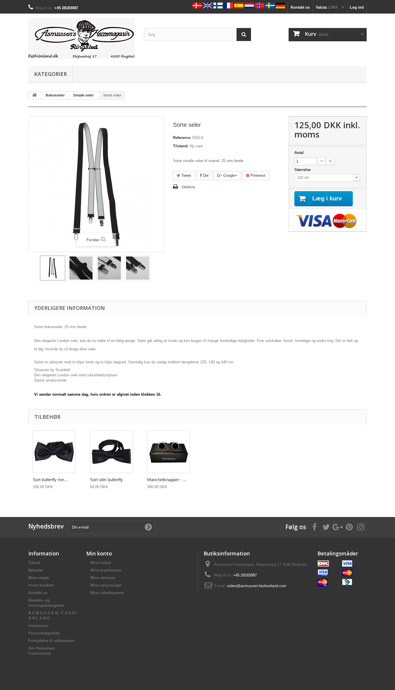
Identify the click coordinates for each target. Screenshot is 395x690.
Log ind (357, 7)
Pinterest (257, 175)
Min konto (99, 553)
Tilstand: (181, 146)
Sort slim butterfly (106, 479)
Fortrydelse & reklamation (51, 641)
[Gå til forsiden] (34, 95)
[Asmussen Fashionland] (81, 38)
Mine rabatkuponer (107, 593)
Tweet (185, 175)
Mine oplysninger (106, 585)
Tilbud (34, 563)
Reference (182, 137)
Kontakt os (300, 7)
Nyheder (35, 570)
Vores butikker (41, 585)
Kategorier (50, 73)
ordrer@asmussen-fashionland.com (256, 586)
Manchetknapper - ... (166, 479)
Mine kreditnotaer (106, 570)
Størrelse (303, 170)
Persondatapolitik (44, 633)
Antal (299, 152)
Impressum (38, 626)
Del (205, 175)
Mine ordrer (101, 563)
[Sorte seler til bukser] (52, 268)
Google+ (229, 175)
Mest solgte (38, 578)
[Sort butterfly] (54, 451)
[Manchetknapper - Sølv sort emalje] (168, 451)
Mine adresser (103, 578)
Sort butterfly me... (50, 479)
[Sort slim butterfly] (111, 451)
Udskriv (188, 187)
